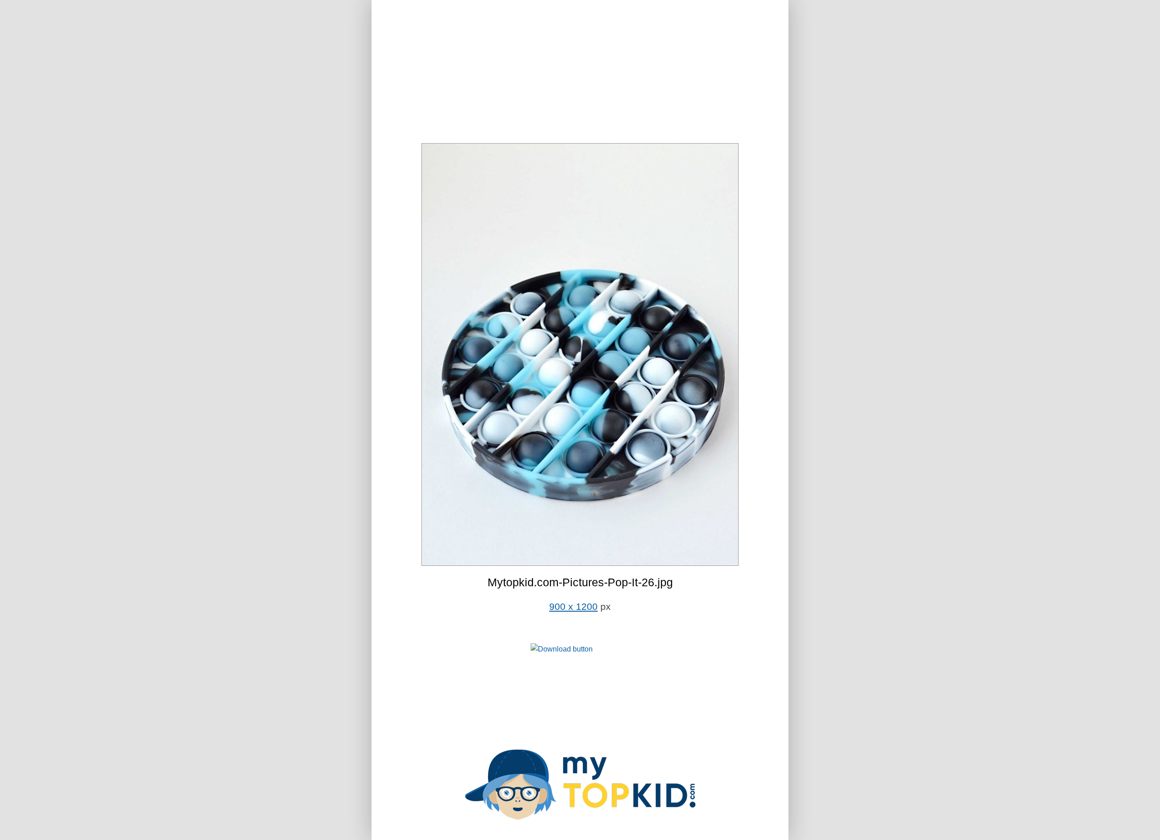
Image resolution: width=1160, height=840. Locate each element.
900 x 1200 (573, 606)
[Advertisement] (580, 72)
